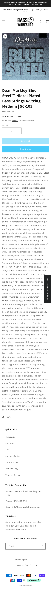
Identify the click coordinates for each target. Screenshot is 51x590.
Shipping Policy (12, 456)
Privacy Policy (11, 462)
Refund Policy (11, 468)
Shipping (15, 120)
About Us (9, 443)
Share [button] (8, 416)
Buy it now (25, 149)
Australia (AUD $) (24, 565)
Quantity (5, 125)
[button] (3, 22)
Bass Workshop (28, 585)
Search (8, 449)
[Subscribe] (42, 546)
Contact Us (10, 437)
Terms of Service (12, 475)
